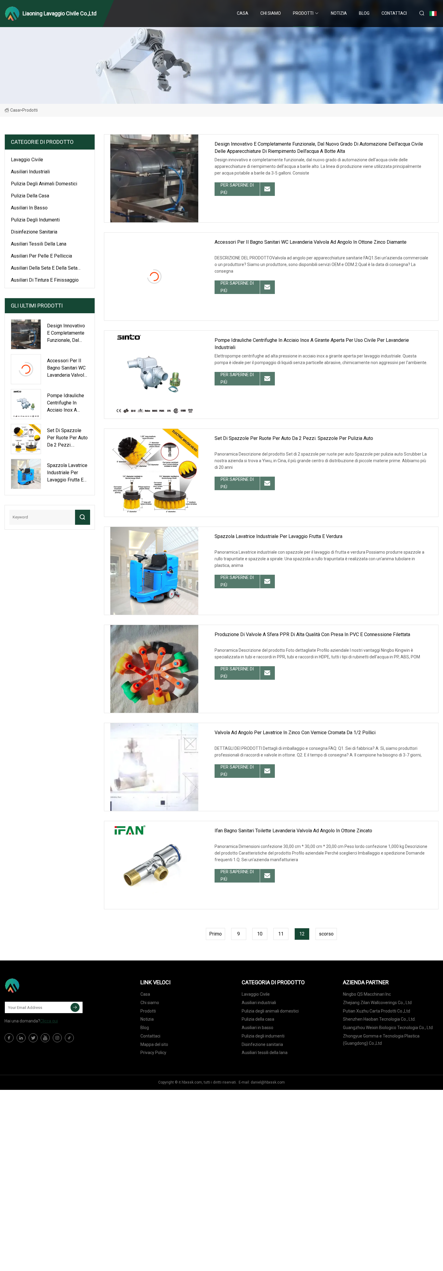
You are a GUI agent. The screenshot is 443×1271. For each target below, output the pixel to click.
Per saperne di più (237, 189)
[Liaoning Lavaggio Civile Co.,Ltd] (35, 985)
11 (281, 934)
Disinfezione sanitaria (34, 232)
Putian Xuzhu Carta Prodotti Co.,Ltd (376, 1011)
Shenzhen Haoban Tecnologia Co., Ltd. (379, 1019)
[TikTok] (69, 1037)
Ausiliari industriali (30, 172)
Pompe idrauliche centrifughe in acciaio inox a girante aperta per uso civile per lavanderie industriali (312, 343)
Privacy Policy (153, 1052)
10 (259, 934)
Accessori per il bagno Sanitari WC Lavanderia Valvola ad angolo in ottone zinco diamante (311, 242)
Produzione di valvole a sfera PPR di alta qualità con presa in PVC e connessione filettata (312, 634)
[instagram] (57, 1037)
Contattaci (394, 13)
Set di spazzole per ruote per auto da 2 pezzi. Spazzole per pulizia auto (294, 438)
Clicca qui (49, 1021)
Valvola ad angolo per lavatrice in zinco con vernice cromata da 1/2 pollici (295, 732)
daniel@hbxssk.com (268, 1082)
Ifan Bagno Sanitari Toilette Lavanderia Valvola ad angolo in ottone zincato (293, 830)
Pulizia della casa (30, 196)
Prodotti (303, 13)
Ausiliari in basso (29, 208)
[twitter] (33, 1037)
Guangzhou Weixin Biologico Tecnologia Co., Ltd (388, 1027)
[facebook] (9, 1037)
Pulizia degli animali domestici (44, 184)
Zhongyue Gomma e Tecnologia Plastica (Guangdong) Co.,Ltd (381, 1040)
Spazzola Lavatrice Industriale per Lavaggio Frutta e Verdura (278, 536)
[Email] (75, 1007)
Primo (215, 934)
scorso (326, 934)
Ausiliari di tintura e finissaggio (45, 280)
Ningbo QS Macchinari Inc (367, 994)
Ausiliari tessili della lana (38, 244)
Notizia (339, 13)
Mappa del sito (154, 1044)
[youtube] (45, 1037)
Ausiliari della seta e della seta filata (44, 269)
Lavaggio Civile (27, 159)
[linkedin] (21, 1037)
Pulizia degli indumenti (35, 220)
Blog (364, 13)
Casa (242, 13)
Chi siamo (270, 13)
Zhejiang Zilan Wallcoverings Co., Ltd (377, 1002)
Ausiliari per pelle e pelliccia (41, 256)
